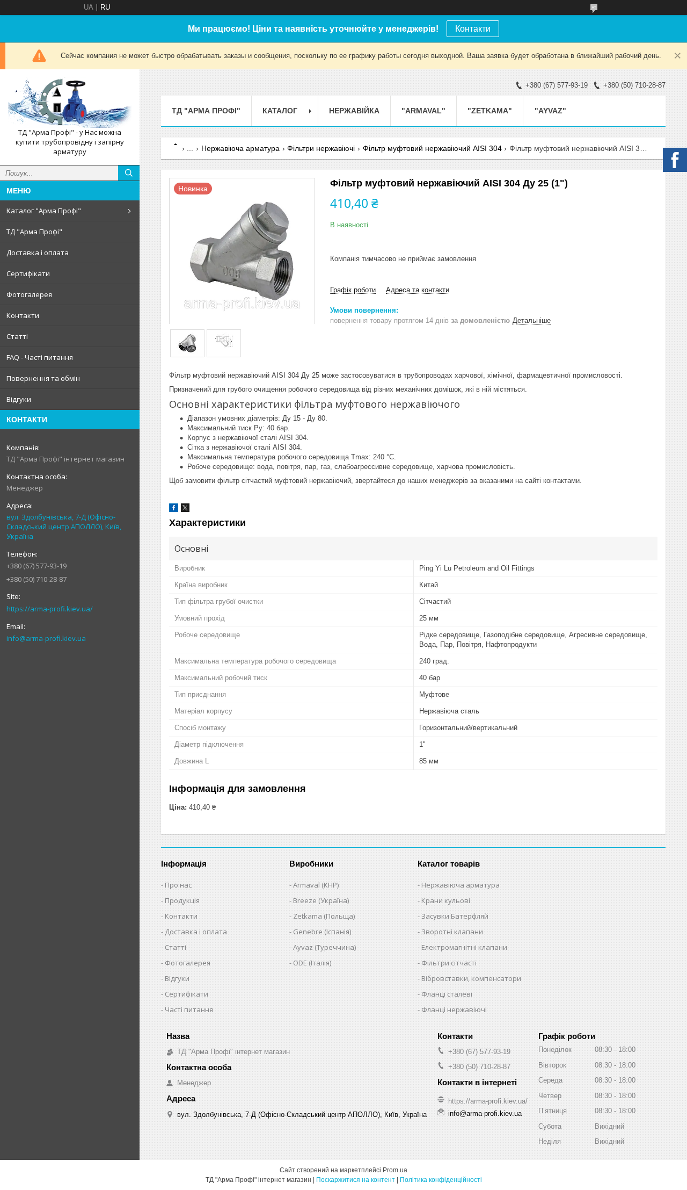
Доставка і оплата (37, 252)
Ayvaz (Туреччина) (324, 947)
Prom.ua (395, 1170)
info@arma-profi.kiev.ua (46, 638)
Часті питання (189, 1009)
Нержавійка (354, 110)
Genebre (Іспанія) (322, 931)
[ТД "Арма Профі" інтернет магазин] (69, 102)
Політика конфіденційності (441, 1180)
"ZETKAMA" (489, 110)
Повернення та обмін (43, 378)
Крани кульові (445, 900)
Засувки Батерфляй (454, 916)
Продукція (182, 900)
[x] (185, 510)
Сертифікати (28, 273)
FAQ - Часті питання (39, 357)
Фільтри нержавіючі (321, 148)
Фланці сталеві (446, 994)
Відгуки (18, 399)
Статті (17, 336)
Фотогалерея (29, 294)
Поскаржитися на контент (355, 1180)
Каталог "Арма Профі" (43, 210)
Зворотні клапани (452, 931)
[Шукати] (129, 173)
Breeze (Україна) (321, 900)
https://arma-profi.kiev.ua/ (49, 609)
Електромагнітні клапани (464, 947)
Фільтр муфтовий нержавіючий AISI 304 (432, 148)
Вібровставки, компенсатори (471, 978)
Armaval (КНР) (316, 885)
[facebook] (173, 510)
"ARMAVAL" (423, 110)
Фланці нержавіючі (454, 1009)
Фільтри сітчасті (449, 963)
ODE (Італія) (312, 963)
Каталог (279, 110)
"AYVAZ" (550, 110)
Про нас (178, 885)
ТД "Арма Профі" (34, 231)
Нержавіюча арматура (240, 148)
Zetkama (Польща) (324, 916)
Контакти (473, 28)
